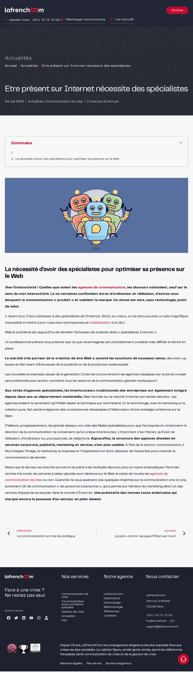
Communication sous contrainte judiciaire (73, 604)
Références (111, 611)
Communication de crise (64, 101)
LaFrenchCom (113, 594)
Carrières (110, 615)
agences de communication (102, 287)
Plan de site (94, 663)
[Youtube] (31, 618)
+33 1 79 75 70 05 (159, 615)
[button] (157, 10)
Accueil (11, 65)
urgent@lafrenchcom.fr (162, 626)
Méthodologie (113, 607)
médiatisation (100, 322)
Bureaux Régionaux (118, 663)
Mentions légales (71, 663)
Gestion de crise (73, 611)
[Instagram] (39, 618)
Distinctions (112, 598)
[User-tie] (46, 618)
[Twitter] (16, 618)
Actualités (29, 65)
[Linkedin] (24, 618)
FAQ (64, 620)
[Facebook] (8, 618)
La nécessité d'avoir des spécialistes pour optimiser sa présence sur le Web (67, 158)
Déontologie (112, 602)
